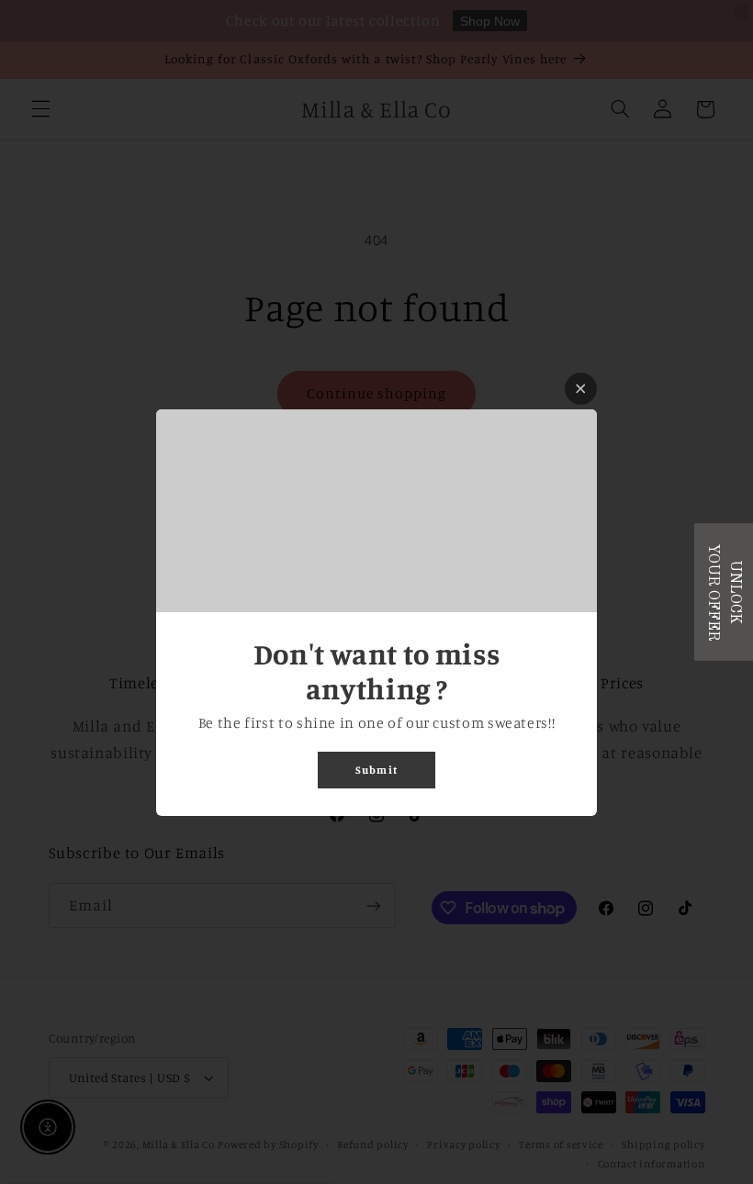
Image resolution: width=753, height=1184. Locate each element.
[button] (723, 592)
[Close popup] (581, 389)
